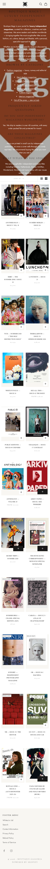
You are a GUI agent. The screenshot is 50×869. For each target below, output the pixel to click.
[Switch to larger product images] (41, 178)
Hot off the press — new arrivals (26, 100)
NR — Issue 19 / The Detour (13, 733)
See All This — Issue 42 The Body (37, 391)
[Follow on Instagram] (11, 850)
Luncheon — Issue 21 (37, 278)
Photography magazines (26, 88)
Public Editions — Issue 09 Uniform (13, 446)
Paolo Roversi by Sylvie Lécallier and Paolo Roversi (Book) (37, 790)
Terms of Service (9, 842)
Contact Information (10, 829)
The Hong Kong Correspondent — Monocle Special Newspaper (37, 560)
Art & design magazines (26, 85)
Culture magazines (26, 92)
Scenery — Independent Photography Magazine (13, 676)
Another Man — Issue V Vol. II (13, 223)
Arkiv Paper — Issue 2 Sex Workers (37, 501)
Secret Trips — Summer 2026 (12, 557)
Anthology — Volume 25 (13, 500)
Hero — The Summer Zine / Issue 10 (13, 279)
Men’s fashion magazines (27, 77)
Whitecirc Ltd (8, 820)
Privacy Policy (8, 833)
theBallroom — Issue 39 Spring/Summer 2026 (37, 336)
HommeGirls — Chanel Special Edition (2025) (13, 618)
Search (5, 824)
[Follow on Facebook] (4, 850)
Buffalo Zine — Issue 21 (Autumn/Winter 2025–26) (13, 790)
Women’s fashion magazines (26, 81)
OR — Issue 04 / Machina (37, 673)
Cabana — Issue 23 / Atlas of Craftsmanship (37, 618)
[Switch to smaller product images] (46, 178)
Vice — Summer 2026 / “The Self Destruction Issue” (12, 336)
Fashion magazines (14, 70)
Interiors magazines (26, 96)
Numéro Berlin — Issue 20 (37, 223)
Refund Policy (8, 838)
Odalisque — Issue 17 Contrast (37, 446)
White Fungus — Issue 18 (13, 391)
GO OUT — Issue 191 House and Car (37, 733)
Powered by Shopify (25, 862)
